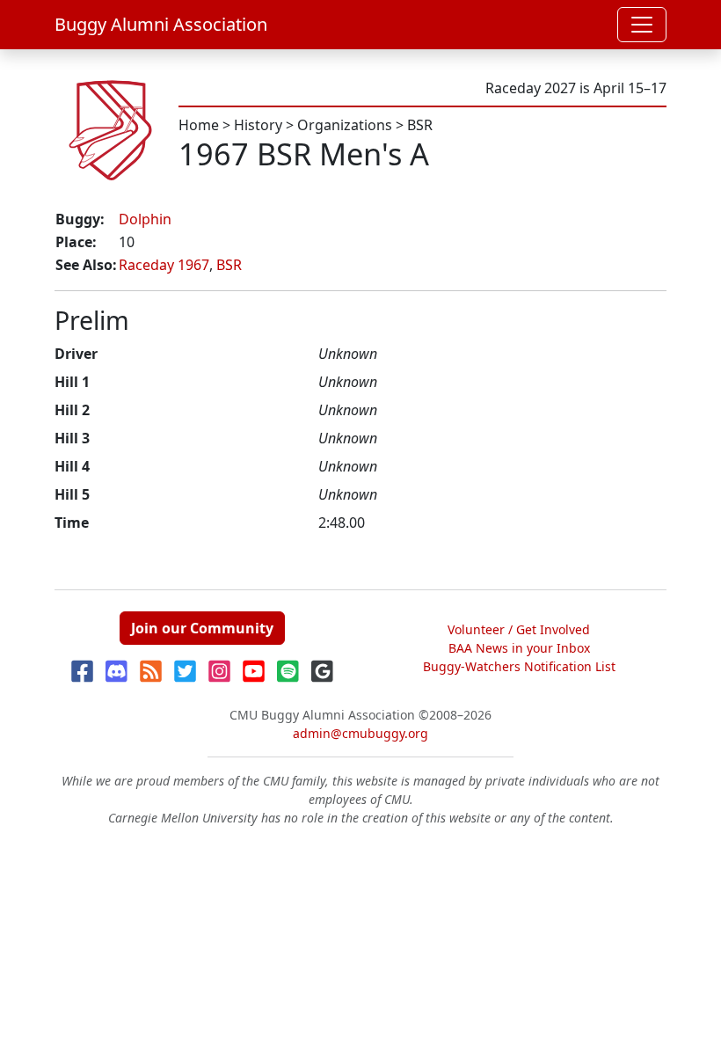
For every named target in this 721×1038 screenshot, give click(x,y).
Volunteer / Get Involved (519, 629)
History (258, 125)
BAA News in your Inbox (519, 648)
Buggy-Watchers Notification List (519, 666)
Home (198, 125)
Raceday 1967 (164, 264)
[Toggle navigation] (641, 24)
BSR (420, 125)
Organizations (344, 125)
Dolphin (145, 219)
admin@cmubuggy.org (360, 733)
